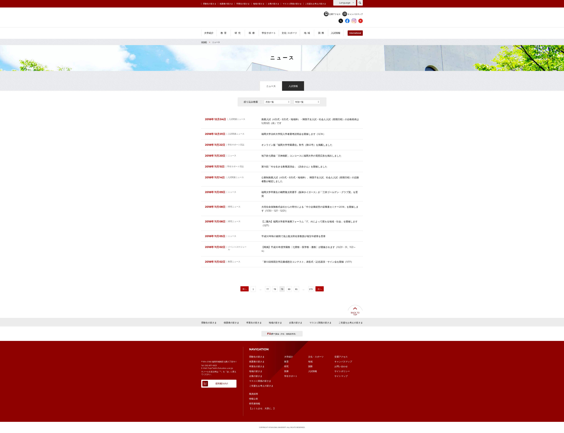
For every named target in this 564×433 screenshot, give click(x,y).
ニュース (271, 86)
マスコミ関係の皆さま (292, 4)
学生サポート (290, 376)
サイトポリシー (342, 371)
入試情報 (293, 86)
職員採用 (253, 393)
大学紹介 (288, 356)
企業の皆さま (273, 4)
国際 (310, 366)
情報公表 (253, 398)
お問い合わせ (341, 366)
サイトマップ (341, 376)
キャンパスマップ (355, 14)
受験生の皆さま (209, 4)
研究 (286, 366)
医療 (286, 371)
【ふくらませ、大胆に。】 (262, 408)
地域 (310, 361)
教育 (286, 361)
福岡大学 (282, 17)
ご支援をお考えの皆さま (315, 4)
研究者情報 (254, 403)
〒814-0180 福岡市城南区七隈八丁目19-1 (218, 361)
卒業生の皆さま (243, 4)
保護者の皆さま (226, 4)
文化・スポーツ (316, 356)
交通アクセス (334, 14)
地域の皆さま (259, 4)
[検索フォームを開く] (360, 3)
